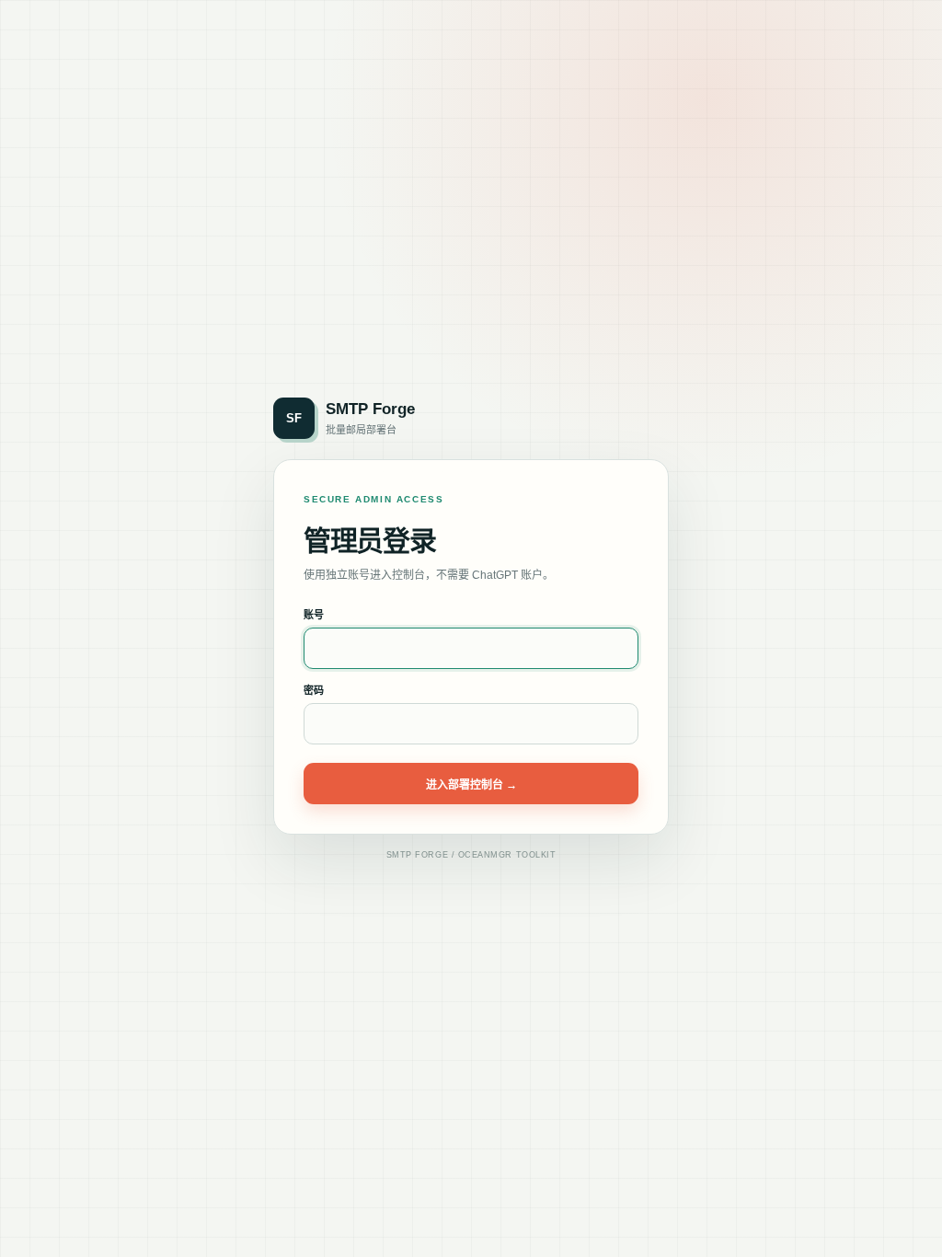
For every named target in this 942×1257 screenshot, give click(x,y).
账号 (314, 614)
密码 (314, 690)
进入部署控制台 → (471, 784)
